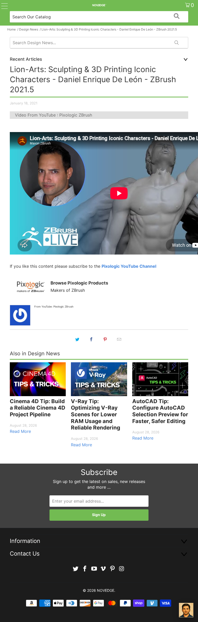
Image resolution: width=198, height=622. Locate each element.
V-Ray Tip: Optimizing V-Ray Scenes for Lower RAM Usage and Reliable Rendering (95, 414)
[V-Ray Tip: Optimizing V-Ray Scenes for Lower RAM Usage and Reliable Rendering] (99, 379)
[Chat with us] (186, 610)
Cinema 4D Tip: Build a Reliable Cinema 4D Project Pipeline (37, 408)
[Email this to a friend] (119, 339)
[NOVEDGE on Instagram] (122, 569)
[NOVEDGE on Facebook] (85, 569)
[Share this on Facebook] (91, 339)
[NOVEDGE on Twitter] (76, 569)
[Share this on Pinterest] (105, 339)
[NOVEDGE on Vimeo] (103, 569)
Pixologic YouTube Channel (129, 266)
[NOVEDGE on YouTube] (94, 569)
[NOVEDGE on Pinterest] (113, 569)
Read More (20, 431)
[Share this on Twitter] (77, 339)
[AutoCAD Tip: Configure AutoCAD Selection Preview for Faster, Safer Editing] (160, 379)
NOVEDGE (105, 590)
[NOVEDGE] (99, 5)
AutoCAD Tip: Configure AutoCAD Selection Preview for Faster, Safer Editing (160, 411)
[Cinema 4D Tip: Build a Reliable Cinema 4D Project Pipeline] (38, 379)
